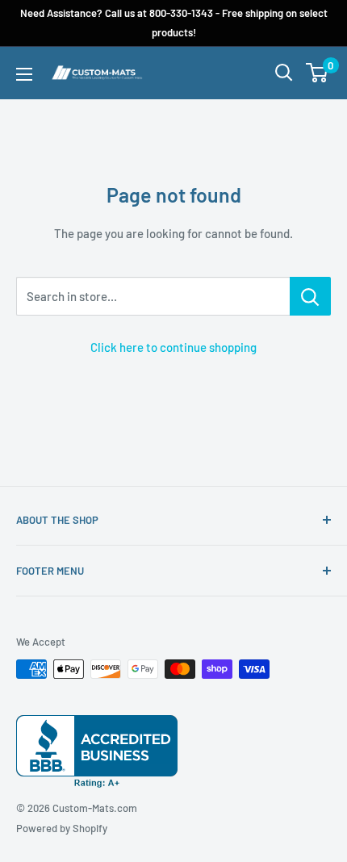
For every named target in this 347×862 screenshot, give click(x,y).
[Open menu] (24, 74)
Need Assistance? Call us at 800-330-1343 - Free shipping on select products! (174, 22)
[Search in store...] (310, 296)
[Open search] (284, 73)
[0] (317, 72)
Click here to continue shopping (173, 347)
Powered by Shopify (61, 828)
